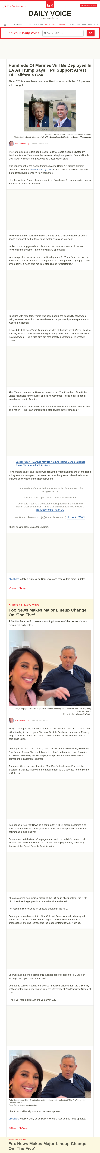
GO (90, 33)
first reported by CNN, (41, 169)
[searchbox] (18, 6)
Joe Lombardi (20, 144)
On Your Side (35, 25)
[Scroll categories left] (14, 24)
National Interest (56, 25)
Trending (74, 25)
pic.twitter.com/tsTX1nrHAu (50, 509)
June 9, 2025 (76, 517)
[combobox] (16, 6)
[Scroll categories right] (97, 24)
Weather (87, 25)
